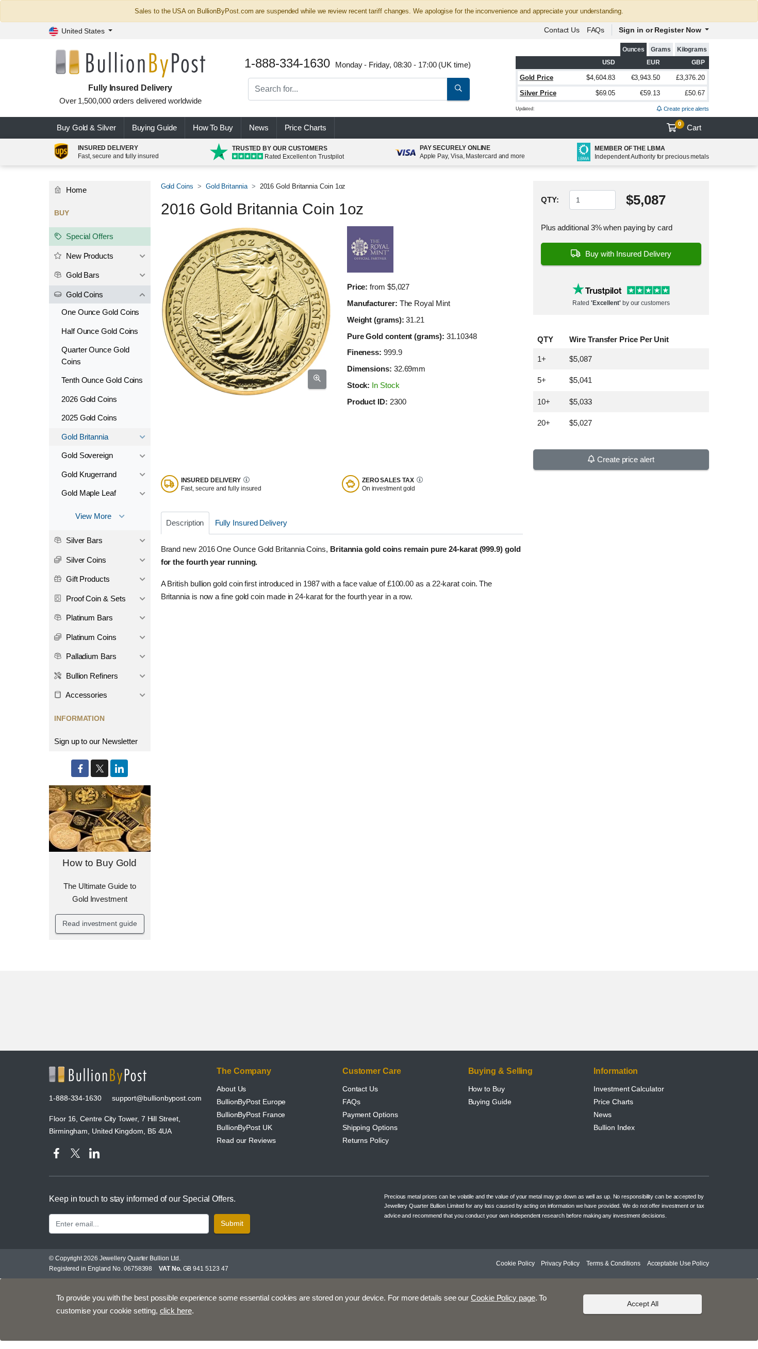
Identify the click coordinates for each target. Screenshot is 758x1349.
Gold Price (536, 77)
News (259, 127)
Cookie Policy (515, 1263)
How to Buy (486, 1089)
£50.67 (695, 93)
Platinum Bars (88, 617)
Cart (689, 126)
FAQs (596, 30)
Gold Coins (177, 186)
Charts (305, 127)
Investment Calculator (629, 1089)
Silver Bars (83, 540)
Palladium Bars (90, 656)
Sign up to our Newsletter (96, 741)
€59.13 (650, 93)
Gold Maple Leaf (88, 492)
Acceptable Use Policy (678, 1263)
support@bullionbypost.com (157, 1098)
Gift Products (87, 579)
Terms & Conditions (613, 1263)
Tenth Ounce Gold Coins (102, 380)
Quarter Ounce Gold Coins (95, 355)
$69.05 (606, 93)
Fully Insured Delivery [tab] (251, 522)
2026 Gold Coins (89, 399)
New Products (88, 255)
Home (75, 190)
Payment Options (370, 1114)
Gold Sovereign (87, 455)
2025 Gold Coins (89, 417)
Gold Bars (82, 275)
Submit (232, 1223)
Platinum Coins (90, 637)
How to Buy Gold (99, 862)
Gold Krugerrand (89, 474)
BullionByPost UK (244, 1127)
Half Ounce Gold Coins (99, 331)
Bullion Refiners (91, 675)
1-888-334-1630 (75, 1098)
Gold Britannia (227, 186)
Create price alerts (685, 109)
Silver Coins (85, 559)
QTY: (550, 199)
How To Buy (213, 127)
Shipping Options (370, 1127)
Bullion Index (614, 1127)
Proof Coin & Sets (95, 598)
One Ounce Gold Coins (100, 312)
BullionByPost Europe (251, 1102)
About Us (231, 1089)
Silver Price (538, 93)
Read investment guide (99, 923)
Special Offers (88, 236)
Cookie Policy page (503, 1297)
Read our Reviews (246, 1140)
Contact (562, 30)
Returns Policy (365, 1140)
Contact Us (360, 1089)
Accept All (642, 1304)
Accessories (85, 694)
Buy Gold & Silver (86, 127)
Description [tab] (185, 522)
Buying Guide (154, 127)
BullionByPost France (251, 1114)
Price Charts (613, 1102)
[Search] (458, 89)
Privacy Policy (560, 1263)
